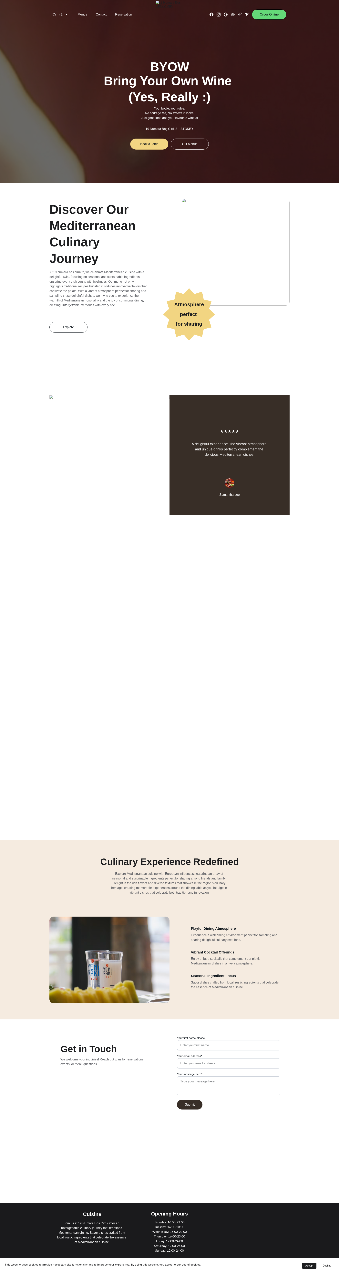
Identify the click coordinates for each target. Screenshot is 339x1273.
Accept (309, 1265)
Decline (327, 1265)
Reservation (123, 14)
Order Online (269, 14)
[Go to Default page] (241, 14)
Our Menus (189, 144)
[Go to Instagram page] (220, 14)
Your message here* (189, 1074)
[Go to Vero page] (247, 14)
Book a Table (149, 144)
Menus (82, 14)
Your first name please (191, 1037)
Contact (101, 14)
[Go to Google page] (227, 14)
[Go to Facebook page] (213, 14)
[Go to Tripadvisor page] (234, 14)
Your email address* (189, 1055)
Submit (190, 1104)
